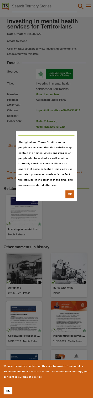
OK (70, 194)
